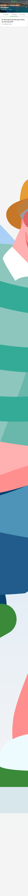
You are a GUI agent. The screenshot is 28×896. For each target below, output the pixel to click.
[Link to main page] (14, 1)
